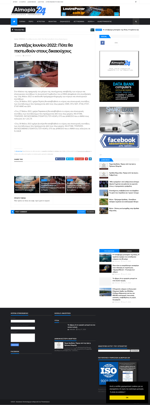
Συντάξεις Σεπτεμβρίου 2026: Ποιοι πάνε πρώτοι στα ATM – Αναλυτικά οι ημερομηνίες (25, 188)
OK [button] (127, 397)
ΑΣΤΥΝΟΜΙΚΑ (79, 21)
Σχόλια (129, 251)
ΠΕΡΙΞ (31, 21)
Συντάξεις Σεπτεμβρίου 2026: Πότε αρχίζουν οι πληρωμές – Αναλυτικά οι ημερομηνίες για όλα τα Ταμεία (53, 186)
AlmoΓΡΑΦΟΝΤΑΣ (105, 21)
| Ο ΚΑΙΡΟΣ (22, 2)
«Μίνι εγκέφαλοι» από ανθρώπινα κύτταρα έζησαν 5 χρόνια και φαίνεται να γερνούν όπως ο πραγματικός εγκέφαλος (124, 184)
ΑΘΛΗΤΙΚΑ (52, 21)
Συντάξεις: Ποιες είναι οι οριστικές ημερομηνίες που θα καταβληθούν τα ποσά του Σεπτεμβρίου (78, 186)
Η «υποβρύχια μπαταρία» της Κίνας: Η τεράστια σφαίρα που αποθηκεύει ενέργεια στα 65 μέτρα (126, 257)
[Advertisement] (54, 169)
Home (16, 39)
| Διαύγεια (41, 2)
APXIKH (15, 2)
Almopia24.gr (19, 151)
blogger (81, 212)
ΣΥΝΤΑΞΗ (22, 39)
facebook (90, 212)
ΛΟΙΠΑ (90, 21)
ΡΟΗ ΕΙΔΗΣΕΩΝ (109, 251)
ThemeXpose (45, 402)
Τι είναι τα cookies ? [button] (117, 392)
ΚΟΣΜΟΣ (92, 30)
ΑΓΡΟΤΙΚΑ (41, 21)
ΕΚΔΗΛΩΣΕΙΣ (65, 21)
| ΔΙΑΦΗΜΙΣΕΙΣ (31, 2)
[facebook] (136, 2)
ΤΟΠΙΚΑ (22, 21)
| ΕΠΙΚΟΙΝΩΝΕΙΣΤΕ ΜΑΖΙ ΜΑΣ (54, 2)
